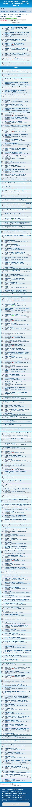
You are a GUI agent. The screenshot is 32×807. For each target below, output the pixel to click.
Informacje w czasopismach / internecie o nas (16, 48)
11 (28, 764)
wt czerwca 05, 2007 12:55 (23, 772)
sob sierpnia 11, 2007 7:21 (24, 734)
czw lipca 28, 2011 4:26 (20, 249)
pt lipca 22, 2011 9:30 (19, 253)
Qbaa (13, 206)
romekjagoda (14, 79)
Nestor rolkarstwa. (9, 756)
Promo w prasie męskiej (11, 282)
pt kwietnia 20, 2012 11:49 (20, 175)
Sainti (13, 75)
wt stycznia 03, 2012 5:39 (20, 219)
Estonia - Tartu (8, 563)
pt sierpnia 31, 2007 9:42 (22, 705)
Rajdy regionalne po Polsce (12, 740)
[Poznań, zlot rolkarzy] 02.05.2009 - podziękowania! (18, 504)
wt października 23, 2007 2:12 (23, 701)
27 (28, 358)
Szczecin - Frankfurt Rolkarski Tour (14, 480)
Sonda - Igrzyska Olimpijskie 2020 (13, 139)
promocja (7, 618)
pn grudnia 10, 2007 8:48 (20, 681)
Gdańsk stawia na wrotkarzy (12, 374)
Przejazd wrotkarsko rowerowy (12, 274)
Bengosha (14, 195)
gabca (13, 604)
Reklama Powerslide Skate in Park (13, 575)
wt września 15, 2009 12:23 (21, 429)
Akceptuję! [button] (16, 804)
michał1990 (14, 110)
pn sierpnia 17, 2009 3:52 (20, 439)
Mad (13, 375)
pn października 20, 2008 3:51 (21, 576)
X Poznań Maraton (9, 420)
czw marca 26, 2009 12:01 (21, 516)
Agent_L (14, 521)
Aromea (13, 456)
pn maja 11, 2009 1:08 (19, 485)
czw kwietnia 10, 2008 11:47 (20, 647)
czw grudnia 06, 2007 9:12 (22, 685)
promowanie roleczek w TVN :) (12, 165)
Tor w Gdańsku (8, 459)
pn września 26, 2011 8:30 (20, 231)
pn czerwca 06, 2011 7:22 (24, 271)
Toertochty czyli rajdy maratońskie (13, 152)
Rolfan (13, 749)
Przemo (13, 245)
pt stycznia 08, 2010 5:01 (21, 410)
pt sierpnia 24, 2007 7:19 (21, 717)
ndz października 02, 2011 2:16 (21, 227)
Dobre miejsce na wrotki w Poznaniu (14, 428)
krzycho (14, 568)
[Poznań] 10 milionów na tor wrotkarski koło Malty (17, 95)
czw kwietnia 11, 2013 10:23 (20, 131)
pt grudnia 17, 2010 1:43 (20, 337)
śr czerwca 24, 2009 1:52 (21, 481)
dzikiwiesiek (14, 324)
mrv (13, 647)
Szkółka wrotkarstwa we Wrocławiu (13, 555)
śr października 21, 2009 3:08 (24, 421)
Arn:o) (13, 741)
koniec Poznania (9, 413)
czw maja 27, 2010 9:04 (20, 379)
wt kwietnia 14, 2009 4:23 (22, 509)
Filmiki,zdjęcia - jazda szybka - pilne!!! (14, 724)
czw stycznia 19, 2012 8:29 (20, 210)
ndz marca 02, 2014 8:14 (22, 96)
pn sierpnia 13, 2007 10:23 (21, 725)
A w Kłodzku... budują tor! (11, 244)
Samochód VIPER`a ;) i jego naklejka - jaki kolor (17, 728)
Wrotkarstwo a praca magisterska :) (13, 344)
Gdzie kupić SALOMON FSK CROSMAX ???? (16, 625)
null (11, 18)
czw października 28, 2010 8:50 (21, 362)
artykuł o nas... (8, 591)
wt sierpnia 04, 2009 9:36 (21, 448)
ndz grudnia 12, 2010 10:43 (23, 341)
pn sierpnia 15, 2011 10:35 (23, 241)
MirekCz (8, 18)
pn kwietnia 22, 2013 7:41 (20, 115)
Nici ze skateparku (9, 704)
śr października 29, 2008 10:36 (21, 572)
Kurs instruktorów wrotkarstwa (12, 178)
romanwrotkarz (15, 153)
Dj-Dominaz (14, 54)
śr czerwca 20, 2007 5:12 (20, 753)
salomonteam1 (15, 626)
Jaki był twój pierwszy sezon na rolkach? (15, 567)
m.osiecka (14, 642)
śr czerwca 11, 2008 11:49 (20, 615)
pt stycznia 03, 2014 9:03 (22, 105)
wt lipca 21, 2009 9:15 (20, 465)
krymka (13, 775)
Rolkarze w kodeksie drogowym (13, 655)
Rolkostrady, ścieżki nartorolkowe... (14, 104)
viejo (13, 543)
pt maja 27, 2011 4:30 (21, 279)
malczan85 (14, 709)
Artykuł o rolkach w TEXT (11, 319)
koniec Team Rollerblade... (11, 416)
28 (30, 358)
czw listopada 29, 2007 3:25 (21, 688)
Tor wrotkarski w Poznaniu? (12, 143)
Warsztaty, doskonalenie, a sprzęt (13, 226)
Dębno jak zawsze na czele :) (12, 720)
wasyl (13, 158)
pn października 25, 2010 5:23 (22, 366)
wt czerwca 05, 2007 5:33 (23, 767)
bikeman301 (14, 101)
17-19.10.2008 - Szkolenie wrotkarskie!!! (15, 578)
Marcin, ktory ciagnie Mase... (12, 633)
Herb (13, 219)
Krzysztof (14, 149)
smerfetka (14, 40)
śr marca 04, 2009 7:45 (21, 525)
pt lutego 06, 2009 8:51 (20, 535)
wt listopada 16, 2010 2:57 (21, 357)
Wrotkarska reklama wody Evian (13, 468)
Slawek (13, 619)
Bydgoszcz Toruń (9, 484)
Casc (13, 305)
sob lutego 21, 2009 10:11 (21, 531)
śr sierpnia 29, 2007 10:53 (20, 713)
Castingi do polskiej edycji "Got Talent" (15, 641)
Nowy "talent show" (10, 663)
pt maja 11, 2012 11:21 (19, 171)
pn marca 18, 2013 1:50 (21, 136)
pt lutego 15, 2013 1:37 (20, 140)
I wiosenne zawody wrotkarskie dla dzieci (15, 290)
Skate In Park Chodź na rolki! (12, 587)
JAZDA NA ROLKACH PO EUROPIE (13, 121)
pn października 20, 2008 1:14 (22, 579)
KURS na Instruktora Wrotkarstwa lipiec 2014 (16, 27)
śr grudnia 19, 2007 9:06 (20, 676)
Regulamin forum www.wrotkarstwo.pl (14, 43)
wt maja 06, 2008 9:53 (20, 634)
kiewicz (13, 660)
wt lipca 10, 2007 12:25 (20, 749)
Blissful (13, 136)
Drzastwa (14, 630)
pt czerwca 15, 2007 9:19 (22, 757)
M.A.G (13, 634)
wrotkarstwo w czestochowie (12, 194)
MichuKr (14, 122)
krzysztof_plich (15, 477)
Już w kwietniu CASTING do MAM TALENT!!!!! (16, 499)
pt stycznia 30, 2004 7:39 (20, 63)
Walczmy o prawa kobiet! (11, 538)
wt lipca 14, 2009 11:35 (19, 469)
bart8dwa (14, 556)
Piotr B (13, 49)
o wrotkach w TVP (9, 511)
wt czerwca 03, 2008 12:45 (21, 619)
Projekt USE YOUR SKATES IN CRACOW (15, 252)
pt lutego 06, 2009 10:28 (20, 59)
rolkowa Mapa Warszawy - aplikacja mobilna (16, 87)
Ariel (13, 713)
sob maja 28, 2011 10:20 (24, 275)
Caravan (14, 71)
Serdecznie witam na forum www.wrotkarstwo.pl (17, 62)
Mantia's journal (9, 327)
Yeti (13, 175)
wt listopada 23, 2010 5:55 (23, 353)
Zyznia (13, 531)
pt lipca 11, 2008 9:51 (19, 612)
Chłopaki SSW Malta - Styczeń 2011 (14, 348)
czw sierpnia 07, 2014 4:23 (22, 92)
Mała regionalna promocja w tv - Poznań (15, 199)
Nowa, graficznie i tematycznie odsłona (15, 675)
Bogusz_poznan (15, 583)
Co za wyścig (8, 687)
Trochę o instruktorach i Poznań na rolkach (16, 293)
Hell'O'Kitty (14, 96)
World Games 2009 (9, 451)
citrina (13, 366)
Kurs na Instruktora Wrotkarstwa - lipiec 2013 (16, 117)
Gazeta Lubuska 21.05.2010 (11, 378)
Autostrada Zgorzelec (10, 443)
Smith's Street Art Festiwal (11, 614)
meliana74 (14, 757)
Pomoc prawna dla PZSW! (11, 332)
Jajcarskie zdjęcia (9, 733)
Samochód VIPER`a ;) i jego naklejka (14, 262)
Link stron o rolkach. (10, 779)
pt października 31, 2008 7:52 (22, 568)
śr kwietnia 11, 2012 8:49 (22, 179)
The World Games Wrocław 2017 (13, 213)
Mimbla (13, 448)
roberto (13, 481)
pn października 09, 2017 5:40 (21, 75)
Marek (13, 414)
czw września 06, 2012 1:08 (22, 149)
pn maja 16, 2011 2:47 (20, 283)
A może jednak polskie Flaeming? (13, 455)
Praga (13, 516)
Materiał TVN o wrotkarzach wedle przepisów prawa (18, 182)
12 (30, 764)
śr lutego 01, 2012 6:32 (21, 195)
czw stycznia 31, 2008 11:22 (20, 668)
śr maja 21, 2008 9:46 (23, 626)
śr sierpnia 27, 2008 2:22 (21, 600)
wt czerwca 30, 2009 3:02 (24, 477)
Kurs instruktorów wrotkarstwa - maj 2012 (15, 39)
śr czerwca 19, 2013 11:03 (23, 110)
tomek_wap (14, 241)
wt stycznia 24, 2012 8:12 (21, 200)
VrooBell (14, 717)
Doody (13, 28)
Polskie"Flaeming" (9, 771)
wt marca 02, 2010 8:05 (19, 394)
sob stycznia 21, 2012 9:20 (21, 206)
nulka (13, 491)
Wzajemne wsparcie (10, 240)
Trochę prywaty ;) (9, 161)
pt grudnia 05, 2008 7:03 (20, 560)
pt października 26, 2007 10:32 (24, 697)
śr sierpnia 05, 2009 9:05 (21, 444)
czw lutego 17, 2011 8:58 (20, 300)
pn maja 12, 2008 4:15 (21, 630)
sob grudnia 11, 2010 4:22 (20, 345)
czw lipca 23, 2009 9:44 (21, 460)
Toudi (13, 171)
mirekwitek (14, 693)
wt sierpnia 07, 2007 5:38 (21, 741)
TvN (13, 166)
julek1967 (14, 118)
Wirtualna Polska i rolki (11, 323)
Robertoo (14, 279)
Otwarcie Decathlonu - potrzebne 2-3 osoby (16, 340)
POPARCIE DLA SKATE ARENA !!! (13, 361)
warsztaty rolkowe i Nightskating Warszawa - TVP (17, 125)
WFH (13, 210)
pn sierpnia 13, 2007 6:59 (21, 729)
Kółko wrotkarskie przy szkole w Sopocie (15, 495)
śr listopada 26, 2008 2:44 (21, 564)
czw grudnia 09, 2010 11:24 (21, 349)
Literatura (7, 680)
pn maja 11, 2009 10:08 (20, 491)
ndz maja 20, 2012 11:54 (20, 166)
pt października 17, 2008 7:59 (22, 49)
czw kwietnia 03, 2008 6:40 (23, 652)
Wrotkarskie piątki (9, 267)
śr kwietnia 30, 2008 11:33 (21, 638)
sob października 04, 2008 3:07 (21, 588)
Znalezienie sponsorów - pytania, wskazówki (16, 700)
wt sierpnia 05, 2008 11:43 (21, 604)
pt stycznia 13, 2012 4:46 (21, 214)
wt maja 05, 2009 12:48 (19, 500)
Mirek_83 (14, 105)
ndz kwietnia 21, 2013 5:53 (22, 118)
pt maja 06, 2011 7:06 (22, 291)
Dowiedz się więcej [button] (23, 800)
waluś (13, 214)
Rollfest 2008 (8, 611)
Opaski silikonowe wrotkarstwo (13, 774)
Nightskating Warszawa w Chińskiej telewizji (16, 148)
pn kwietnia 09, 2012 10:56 (21, 183)
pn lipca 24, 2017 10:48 (23, 79)
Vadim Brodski (8, 542)
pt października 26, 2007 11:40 (24, 693)
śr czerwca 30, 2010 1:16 (20, 375)
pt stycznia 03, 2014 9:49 (23, 101)
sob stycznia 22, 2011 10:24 (21, 310)
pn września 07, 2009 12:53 (22, 435)
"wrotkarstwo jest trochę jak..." (12, 314)
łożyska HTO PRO (9, 622)
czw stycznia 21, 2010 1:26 (20, 406)
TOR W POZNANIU (9, 424)
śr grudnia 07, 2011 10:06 (20, 223)
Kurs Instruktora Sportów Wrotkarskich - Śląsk (16, 209)
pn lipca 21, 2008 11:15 (19, 608)
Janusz (13, 328)
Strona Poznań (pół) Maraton (12, 736)
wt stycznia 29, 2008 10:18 (25, 672)
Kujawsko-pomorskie (10, 29)
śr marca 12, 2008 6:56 (21, 660)
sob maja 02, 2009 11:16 (20, 505)
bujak (13, 253)
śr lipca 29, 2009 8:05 (19, 452)
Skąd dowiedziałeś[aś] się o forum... (14, 58)
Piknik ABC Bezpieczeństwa (12, 447)
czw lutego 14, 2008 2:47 (22, 664)
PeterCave (14, 18)
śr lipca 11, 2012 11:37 (23, 153)
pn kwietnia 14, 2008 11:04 (22, 642)
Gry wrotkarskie (9, 708)
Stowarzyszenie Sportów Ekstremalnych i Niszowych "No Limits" (15, 91)
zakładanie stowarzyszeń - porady (13, 684)
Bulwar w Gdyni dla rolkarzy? (12, 270)
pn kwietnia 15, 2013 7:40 (22, 122)
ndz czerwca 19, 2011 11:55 (25, 268)
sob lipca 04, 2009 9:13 (19, 473)
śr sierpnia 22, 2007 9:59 (22, 721)
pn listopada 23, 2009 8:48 (21, 417)
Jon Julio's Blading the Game (12, 218)
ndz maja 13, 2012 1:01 (19, 44)
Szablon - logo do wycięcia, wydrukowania (15, 53)
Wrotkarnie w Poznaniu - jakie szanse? (14, 582)
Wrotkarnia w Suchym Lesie (12, 397)
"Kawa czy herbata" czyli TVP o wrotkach (15, 515)
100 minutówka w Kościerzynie (12, 248)
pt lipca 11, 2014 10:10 (23, 34)
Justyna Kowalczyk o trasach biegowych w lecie (17, 524)
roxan (13, 410)
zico (13, 44)
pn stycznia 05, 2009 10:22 (20, 543)
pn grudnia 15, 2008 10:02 (20, 553)
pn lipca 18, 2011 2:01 (19, 259)
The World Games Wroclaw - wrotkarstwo (15, 78)
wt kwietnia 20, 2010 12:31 (20, 384)
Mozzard (14, 656)
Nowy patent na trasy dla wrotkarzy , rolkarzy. (16, 696)
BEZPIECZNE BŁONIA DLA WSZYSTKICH (15, 174)
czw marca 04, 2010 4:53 (20, 389)
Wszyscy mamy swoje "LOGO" (12, 405)
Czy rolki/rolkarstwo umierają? (12, 74)
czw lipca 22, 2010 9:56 (20, 371)
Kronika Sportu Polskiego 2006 (12, 752)
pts (13, 553)
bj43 (13, 473)
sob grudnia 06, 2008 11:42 (22, 556)
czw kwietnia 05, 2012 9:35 (20, 187)
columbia (14, 623)
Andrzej (13, 283)
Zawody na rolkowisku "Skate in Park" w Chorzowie (18, 667)
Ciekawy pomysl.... (9, 712)
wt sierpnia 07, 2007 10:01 (21, 737)
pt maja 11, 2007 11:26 (20, 775)
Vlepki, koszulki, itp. (10, 356)
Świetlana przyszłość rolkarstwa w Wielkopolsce (17, 599)
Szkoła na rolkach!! (9, 595)
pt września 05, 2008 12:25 (25, 592)
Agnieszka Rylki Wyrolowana (12, 534)
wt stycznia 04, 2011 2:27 (21, 328)
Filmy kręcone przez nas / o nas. (13, 70)
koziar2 (13, 780)
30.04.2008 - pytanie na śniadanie (13, 637)
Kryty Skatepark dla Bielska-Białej (13, 336)
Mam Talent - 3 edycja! (10, 401)
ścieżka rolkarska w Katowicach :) (13, 464)
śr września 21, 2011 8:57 (23, 237)
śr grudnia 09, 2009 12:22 (21, 414)
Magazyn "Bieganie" (10, 571)
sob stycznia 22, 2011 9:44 (20, 315)
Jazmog (14, 144)
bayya (13, 564)
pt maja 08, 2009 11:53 (22, 496)
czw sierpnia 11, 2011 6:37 (21, 245)
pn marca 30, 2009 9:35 (20, 512)
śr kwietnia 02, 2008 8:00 (22, 656)
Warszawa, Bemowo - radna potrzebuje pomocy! (17, 352)
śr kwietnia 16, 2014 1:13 (21, 28)
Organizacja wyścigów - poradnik (13, 230)
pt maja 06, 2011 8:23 (22, 287)
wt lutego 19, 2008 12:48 (21, 71)
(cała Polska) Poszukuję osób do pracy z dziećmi (17, 508)
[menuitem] (4, 9)
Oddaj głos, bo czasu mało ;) (12, 559)
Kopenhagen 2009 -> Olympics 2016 (14, 438)
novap (13, 162)
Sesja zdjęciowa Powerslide (12, 607)
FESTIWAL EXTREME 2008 (11, 659)
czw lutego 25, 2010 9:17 (21, 398)
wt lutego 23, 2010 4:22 (19, 402)
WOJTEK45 (14, 287)
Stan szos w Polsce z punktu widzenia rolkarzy (17, 716)
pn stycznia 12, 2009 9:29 (22, 539)
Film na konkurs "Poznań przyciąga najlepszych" (17, 222)
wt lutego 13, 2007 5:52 (20, 780)
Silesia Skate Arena (10, 365)
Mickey (13, 535)
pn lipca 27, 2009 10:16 (21, 456)
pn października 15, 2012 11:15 (22, 144)
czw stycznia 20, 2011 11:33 (20, 320)
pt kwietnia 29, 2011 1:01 (20, 294)
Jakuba (6, 286)
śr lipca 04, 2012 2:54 (20, 158)
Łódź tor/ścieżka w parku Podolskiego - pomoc (17, 409)
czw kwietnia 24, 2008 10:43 (23, 54)
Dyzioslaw (14, 705)
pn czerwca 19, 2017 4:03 (23, 84)
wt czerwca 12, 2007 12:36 (20, 762)
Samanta (14, 685)
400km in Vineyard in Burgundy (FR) (14, 603)
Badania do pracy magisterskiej (13, 766)
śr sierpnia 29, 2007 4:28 (22, 709)
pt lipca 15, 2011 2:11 (19, 263)
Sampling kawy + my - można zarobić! (14, 278)
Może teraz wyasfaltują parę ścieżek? (14, 190)
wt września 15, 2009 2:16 (22, 425)
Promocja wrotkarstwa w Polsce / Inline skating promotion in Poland (14, 15)
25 (25, 358)
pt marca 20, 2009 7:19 (21, 521)
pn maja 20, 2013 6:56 (21, 40)
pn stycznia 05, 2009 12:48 (20, 548)
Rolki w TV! (8, 186)
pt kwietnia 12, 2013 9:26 (23, 126)
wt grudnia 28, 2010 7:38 (20, 333)
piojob (13, 140)
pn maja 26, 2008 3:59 (21, 623)
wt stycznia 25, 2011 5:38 (20, 305)
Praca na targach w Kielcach (12, 671)
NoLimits (14, 92)
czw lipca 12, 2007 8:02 (20, 745)
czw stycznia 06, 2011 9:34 (23, 324)
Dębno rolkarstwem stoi (11, 748)
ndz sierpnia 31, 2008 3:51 (24, 596)
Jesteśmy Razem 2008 (10, 629)
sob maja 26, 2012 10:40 (21, 162)
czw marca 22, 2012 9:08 (22, 191)
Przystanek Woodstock (10, 744)
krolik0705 (14, 509)
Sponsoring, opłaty (9, 476)
